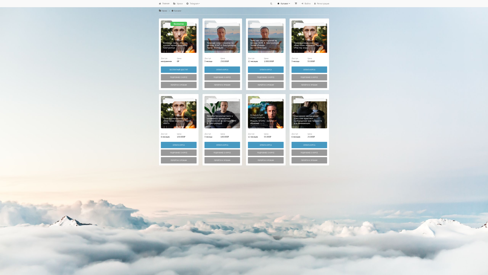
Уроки (180, 3)
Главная (165, 3)
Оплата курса (222, 69)
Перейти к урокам (179, 85)
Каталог (177, 10)
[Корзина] (296, 3)
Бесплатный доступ (179, 69)
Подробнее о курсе (178, 77)
